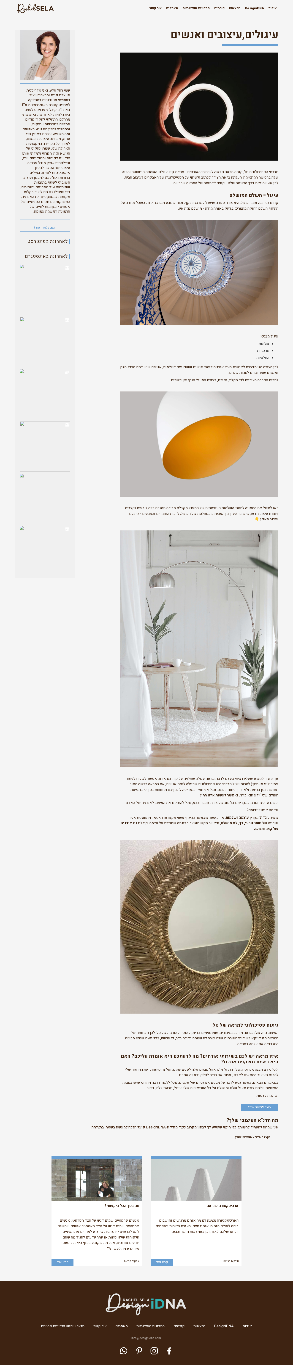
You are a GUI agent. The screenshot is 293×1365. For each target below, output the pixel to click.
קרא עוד (162, 1262)
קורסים (219, 8)
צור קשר (155, 8)
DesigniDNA (254, 8)
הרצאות (234, 8)
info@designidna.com (146, 1338)
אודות (272, 8)
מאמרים (172, 8)
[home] (35, 9)
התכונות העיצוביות (196, 8)
